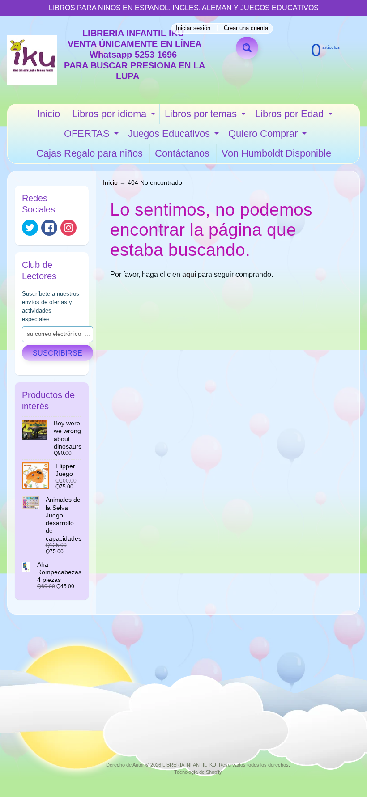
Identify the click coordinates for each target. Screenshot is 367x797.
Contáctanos (182, 153)
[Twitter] (30, 228)
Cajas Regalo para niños (89, 153)
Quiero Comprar (268, 136)
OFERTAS (92, 136)
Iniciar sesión (193, 28)
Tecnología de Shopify (198, 772)
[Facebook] (49, 228)
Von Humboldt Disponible (276, 153)
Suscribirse (57, 353)
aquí (189, 274)
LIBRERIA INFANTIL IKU (189, 764)
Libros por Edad (295, 116)
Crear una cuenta (246, 28)
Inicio (48, 113)
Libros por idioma (115, 116)
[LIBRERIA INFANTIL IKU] (32, 60)
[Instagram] (68, 228)
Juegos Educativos (174, 136)
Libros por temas (206, 116)
